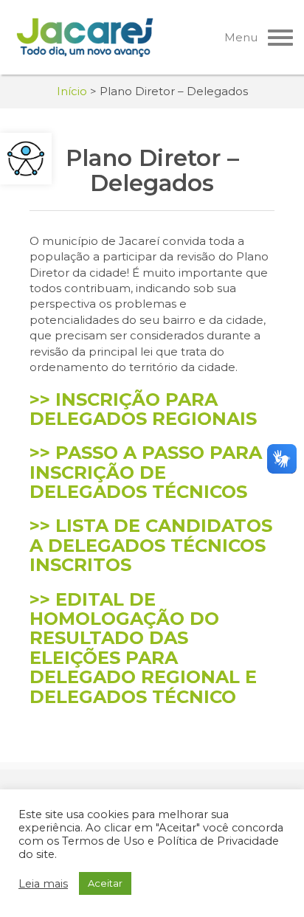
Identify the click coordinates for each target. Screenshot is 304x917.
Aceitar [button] (105, 883)
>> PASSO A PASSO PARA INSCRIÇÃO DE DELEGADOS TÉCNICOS (146, 472)
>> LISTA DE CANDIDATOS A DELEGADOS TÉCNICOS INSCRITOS (151, 545)
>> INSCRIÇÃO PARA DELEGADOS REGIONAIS (143, 409)
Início (72, 91)
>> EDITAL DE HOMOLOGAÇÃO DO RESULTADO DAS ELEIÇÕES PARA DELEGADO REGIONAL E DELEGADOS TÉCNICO (143, 648)
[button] (26, 158)
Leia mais (43, 883)
